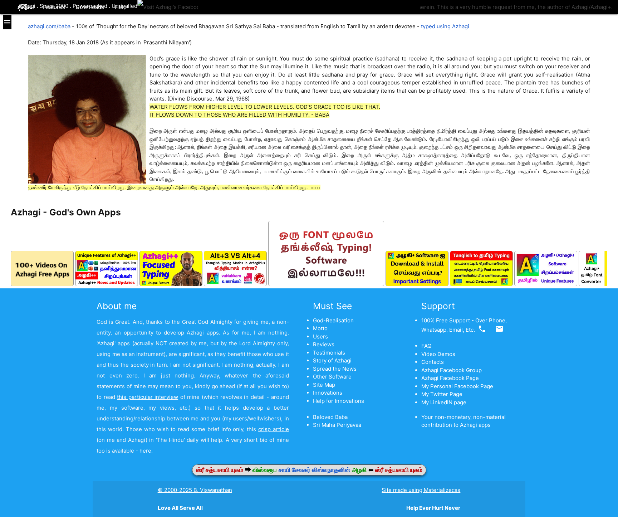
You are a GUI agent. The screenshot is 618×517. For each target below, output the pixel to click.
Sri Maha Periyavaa (337, 424)
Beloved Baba (330, 417)
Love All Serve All (180, 507)
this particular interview (147, 397)
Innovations (327, 392)
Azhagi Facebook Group (451, 370)
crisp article (273, 429)
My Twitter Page (441, 394)
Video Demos (438, 354)
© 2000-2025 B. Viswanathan (195, 490)
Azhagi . (29, 6)
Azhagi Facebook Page (450, 378)
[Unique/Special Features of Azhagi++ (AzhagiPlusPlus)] (106, 284)
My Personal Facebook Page (457, 386)
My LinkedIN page (443, 402)
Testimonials (329, 352)
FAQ (426, 345)
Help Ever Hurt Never (433, 507)
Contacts (432, 362)
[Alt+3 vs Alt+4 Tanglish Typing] (235, 284)
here (145, 450)
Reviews (323, 344)
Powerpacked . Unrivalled (105, 6)
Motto (320, 328)
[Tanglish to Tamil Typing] (481, 284)
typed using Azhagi (445, 26)
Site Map (324, 384)
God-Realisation (333, 320)
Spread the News (335, 368)
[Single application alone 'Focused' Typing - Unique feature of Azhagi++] (170, 284)
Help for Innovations (338, 400)
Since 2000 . (56, 6)
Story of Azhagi (332, 360)
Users (320, 336)
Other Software (332, 376)
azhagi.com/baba (49, 26)
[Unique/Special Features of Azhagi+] (545, 284)
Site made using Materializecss (421, 490)
